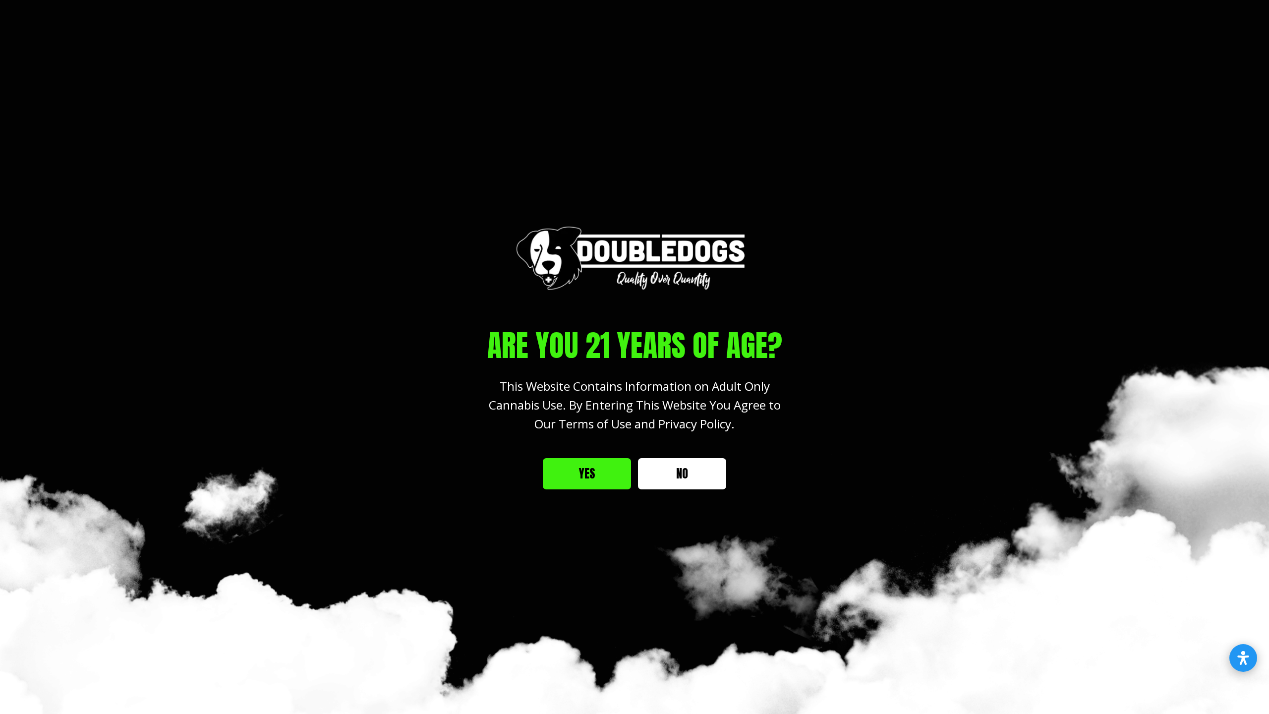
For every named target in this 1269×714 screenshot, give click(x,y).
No (682, 473)
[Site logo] (634, 257)
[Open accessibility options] (1243, 658)
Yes (587, 473)
